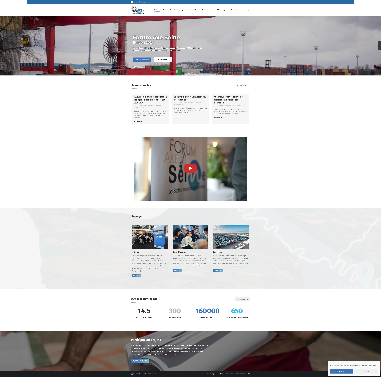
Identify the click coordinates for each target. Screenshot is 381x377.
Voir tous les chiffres (242, 299)
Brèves (136, 103)
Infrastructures (149, 103)
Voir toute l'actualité (241, 85)
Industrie (181, 106)
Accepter (342, 371)
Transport (158, 103)
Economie (142, 103)
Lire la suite (138, 116)
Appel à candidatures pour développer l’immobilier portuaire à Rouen (230, 100)
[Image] (150, 237)
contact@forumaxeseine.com (142, 2)
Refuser (366, 371)
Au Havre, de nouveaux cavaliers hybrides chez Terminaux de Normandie (188, 100)
